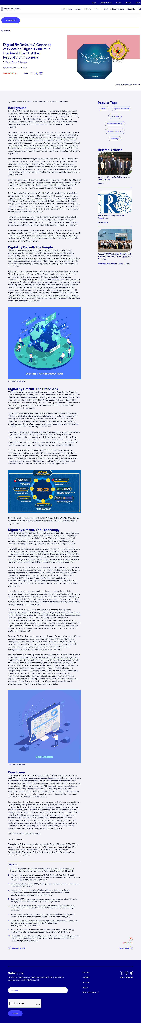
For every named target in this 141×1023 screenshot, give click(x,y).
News (97, 9)
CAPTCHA (13, 996)
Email (11, 984)
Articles (88, 9)
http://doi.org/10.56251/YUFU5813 (15, 68)
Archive (79, 9)
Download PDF (8, 73)
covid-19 (104, 109)
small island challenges (115, 131)
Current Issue (67, 9)
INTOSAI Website (90, 993)
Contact (87, 982)
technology (115, 139)
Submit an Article (118, 9)
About (106, 9)
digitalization (115, 116)
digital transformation (121, 109)
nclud (131, 977)
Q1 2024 (11, 20)
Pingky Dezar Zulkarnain (16, 62)
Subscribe (131, 9)
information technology (115, 124)
